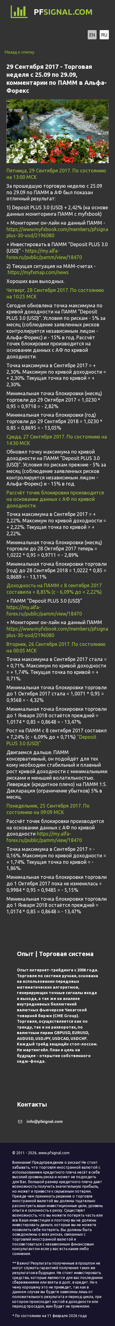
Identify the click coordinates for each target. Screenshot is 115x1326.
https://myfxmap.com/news (38, 272)
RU (104, 35)
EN (92, 35)
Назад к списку (19, 52)
